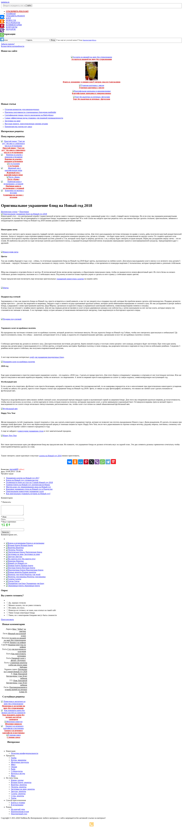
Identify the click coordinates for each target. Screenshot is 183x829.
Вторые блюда (26, 545)
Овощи (14, 767)
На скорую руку (29, 559)
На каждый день (18, 809)
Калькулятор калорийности (12, 46)
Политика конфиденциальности (24, 753)
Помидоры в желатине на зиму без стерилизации (13, 707)
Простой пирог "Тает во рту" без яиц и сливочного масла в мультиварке (13, 150)
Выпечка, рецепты (19, 785)
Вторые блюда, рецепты (21, 782)
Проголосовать (7, 619)
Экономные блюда (32, 586)
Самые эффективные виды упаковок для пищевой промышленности (34, 118)
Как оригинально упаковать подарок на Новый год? (28, 494)
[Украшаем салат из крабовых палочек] (18, 362)
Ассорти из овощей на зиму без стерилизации (91, 59)
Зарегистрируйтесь (89, 40)
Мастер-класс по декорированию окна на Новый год (28, 487)
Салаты (17, 579)
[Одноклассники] (75, 461)
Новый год (22, 563)
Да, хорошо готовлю (17, 603)
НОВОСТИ (11, 20)
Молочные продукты (20, 762)
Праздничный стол (19, 814)
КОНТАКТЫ (11, 27)
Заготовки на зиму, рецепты (23, 789)
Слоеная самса (13, 737)
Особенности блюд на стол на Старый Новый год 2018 (29, 482)
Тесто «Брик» (13, 179)
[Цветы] (5, 288)
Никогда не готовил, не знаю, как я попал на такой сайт (32, 610)
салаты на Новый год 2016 (50, 456)
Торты (13, 798)
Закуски (18, 556)
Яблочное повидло (13, 724)
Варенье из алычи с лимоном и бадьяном (13, 160)
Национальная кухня (20, 811)
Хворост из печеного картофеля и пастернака (13, 731)
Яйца (13, 776)
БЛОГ (8, 18)
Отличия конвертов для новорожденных (22, 109)
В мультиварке (17, 805)
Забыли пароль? (8, 44)
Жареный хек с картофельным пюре (13, 174)
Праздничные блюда (34, 570)
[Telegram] (107, 461)
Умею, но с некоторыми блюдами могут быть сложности (33, 615)
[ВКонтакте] (69, 461)
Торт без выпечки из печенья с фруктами (91, 99)
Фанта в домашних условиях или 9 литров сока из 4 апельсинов (91, 82)
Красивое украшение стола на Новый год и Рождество (29, 489)
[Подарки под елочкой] (11, 319)
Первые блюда (26, 565)
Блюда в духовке (18, 803)
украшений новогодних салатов (70, 279)
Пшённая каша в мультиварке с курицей (13, 187)
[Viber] (96, 461)
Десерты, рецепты (18, 787)
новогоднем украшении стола (30, 431)
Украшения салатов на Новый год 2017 (22, 478)
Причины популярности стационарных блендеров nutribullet (30, 112)
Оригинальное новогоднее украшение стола (25, 491)
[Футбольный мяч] (9, 409)
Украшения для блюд (35, 583)
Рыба (13, 769)
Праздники (24, 212)
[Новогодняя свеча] (9, 252)
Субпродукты (17, 771)
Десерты (19, 550)
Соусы (16, 581)
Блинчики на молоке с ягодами (13, 196)
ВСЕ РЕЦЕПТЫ (13, 23)
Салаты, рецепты (18, 794)
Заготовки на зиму (13, 121)
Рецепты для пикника (36, 577)
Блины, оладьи (17, 780)
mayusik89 (14, 469)
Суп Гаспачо (13, 166)
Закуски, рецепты (18, 791)
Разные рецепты (29, 572)
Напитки (20, 561)
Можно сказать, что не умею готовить (25, 605)
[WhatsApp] (102, 461)
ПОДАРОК (11, 29)
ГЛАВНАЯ (11, 14)
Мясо (13, 764)
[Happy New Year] (9, 435)
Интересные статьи (9, 212)
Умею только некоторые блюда (22, 613)
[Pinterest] (86, 461)
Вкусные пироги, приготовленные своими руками (26, 124)
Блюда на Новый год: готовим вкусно (22, 480)
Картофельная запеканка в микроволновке (91, 93)
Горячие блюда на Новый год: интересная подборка (28, 485)
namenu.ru (5, 2)
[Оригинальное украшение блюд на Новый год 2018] (24, 214)
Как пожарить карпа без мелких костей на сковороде (13, 717)
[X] (91, 461)
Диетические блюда (33, 552)
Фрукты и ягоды (18, 773)
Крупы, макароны (18, 760)
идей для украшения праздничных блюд (47, 357)
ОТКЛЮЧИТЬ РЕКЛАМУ (17, 11)
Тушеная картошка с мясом (91, 88)
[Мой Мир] (80, 461)
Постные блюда (28, 568)
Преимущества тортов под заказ (18, 127)
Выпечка (20, 548)
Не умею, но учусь (16, 608)
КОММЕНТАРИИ (14, 25)
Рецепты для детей (32, 574)
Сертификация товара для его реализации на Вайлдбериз (29, 115)
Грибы (13, 758)
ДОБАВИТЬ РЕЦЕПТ (15, 16)
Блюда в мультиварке (35, 543)
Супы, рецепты (17, 796)
